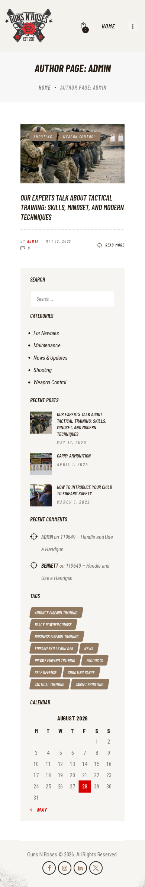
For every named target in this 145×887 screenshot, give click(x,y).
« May (40, 810)
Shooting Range (81, 672)
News (89, 648)
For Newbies (46, 333)
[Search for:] (72, 299)
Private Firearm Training (55, 660)
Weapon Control (79, 136)
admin (47, 536)
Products (94, 660)
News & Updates (50, 357)
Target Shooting (89, 684)
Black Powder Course (53, 624)
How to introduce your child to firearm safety (84, 490)
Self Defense (46, 672)
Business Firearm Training (57, 636)
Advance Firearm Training (56, 612)
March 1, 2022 (73, 502)
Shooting (43, 136)
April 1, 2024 (72, 464)
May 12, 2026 (58, 241)
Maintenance (47, 345)
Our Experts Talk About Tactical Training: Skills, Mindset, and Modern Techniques (72, 207)
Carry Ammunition (74, 455)
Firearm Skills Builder (54, 648)
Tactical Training (50, 684)
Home (45, 87)
